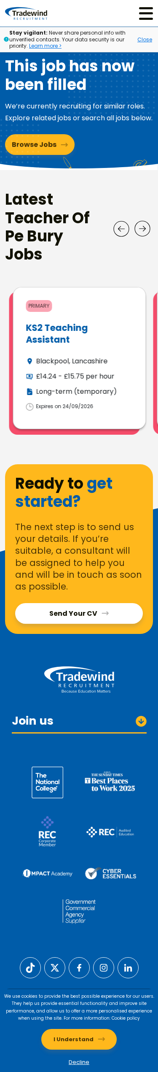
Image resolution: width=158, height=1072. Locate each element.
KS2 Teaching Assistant (56, 333)
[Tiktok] (30, 967)
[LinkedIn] (128, 967)
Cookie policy (126, 1018)
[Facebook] (79, 967)
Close (144, 39)
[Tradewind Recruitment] (26, 13)
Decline (79, 1062)
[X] (54, 967)
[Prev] (121, 228)
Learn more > (45, 45)
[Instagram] (103, 967)
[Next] (142, 228)
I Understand (74, 1039)
